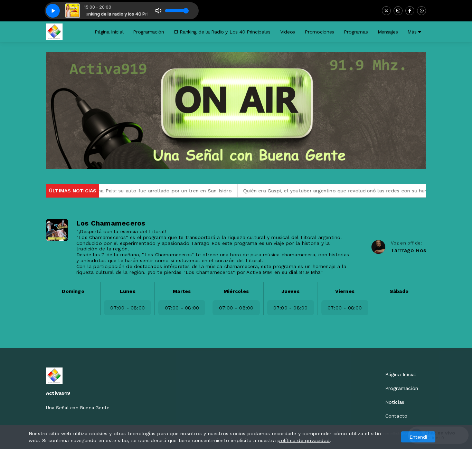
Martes (182, 291)
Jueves (291, 291)
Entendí (418, 437)
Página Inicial (109, 32)
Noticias (395, 402)
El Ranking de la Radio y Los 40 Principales (222, 32)
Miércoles (236, 291)
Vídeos (287, 32)
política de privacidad (303, 440)
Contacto (396, 416)
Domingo (73, 291)
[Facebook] (409, 10)
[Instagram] (398, 10)
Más (412, 32)
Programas (356, 32)
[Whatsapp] (421, 10)
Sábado (399, 291)
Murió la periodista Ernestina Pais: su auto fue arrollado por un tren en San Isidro (115, 190)
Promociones (319, 32)
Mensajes (388, 32)
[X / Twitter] (386, 10)
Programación (148, 32)
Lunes (127, 291)
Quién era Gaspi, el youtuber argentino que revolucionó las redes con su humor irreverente (335, 190)
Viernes (345, 291)
